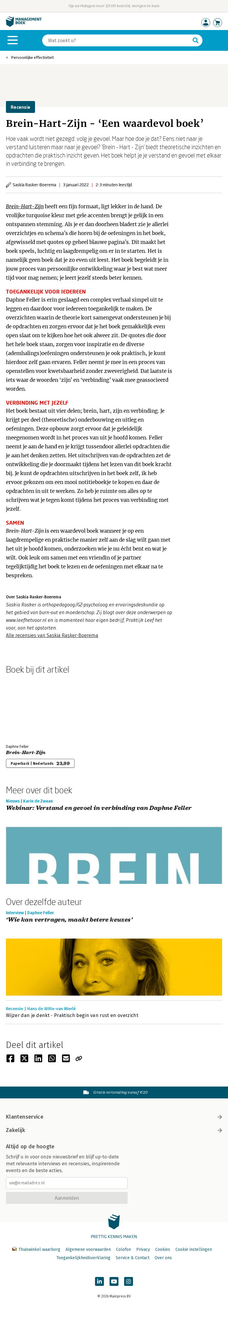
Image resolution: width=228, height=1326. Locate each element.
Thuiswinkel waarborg (39, 1249)
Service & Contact (132, 1257)
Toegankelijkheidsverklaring (83, 1257)
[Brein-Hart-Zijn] (27, 708)
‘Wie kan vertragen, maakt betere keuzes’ (69, 920)
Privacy (143, 1249)
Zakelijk (15, 1130)
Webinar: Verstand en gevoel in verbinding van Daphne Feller (99, 808)
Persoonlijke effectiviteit (32, 57)
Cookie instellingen (193, 1249)
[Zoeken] (195, 40)
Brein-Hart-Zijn (25, 206)
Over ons (163, 1257)
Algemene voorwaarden (88, 1249)
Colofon (123, 1249)
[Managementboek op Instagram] (128, 1281)
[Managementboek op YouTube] (114, 1281)
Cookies (162, 1249)
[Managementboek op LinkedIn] (99, 1281)
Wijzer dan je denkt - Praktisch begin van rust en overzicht (72, 1015)
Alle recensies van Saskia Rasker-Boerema (52, 635)
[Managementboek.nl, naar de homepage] (24, 25)
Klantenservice (24, 1117)
